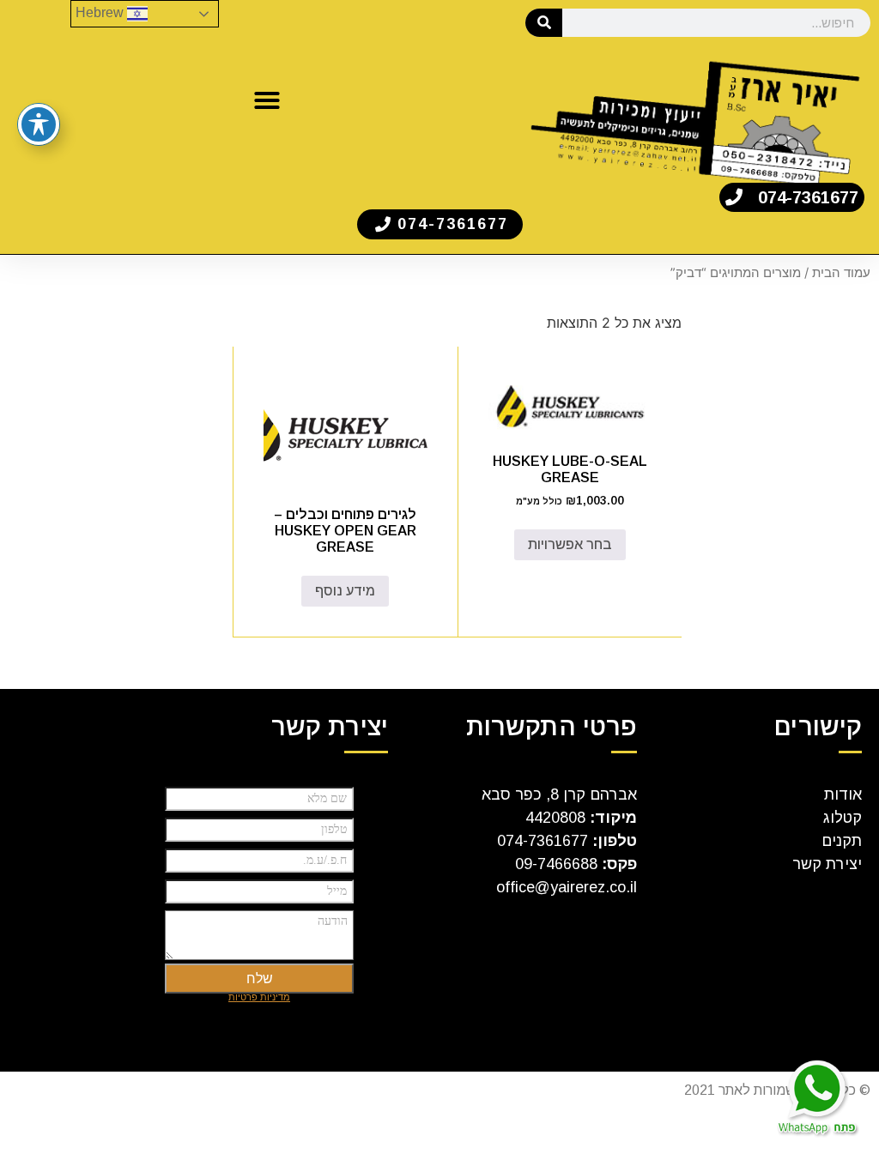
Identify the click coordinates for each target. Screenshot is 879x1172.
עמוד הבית (841, 273)
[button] (267, 100)
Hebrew (101, 12)
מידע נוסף (345, 590)
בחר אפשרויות (570, 544)
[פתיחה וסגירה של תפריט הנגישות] (38, 124)
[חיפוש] (543, 23)
